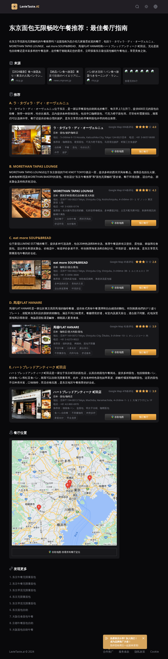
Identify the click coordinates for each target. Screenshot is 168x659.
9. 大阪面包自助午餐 (21, 629)
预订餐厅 (143, 151)
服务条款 (124, 651)
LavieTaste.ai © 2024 (21, 651)
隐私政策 (140, 651)
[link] (132, 127)
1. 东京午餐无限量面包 (23, 577)
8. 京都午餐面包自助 (21, 623)
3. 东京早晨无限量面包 (23, 590)
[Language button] (156, 7)
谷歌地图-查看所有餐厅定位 (66, 552)
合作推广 (108, 651)
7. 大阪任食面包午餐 (21, 616)
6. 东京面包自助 (19, 610)
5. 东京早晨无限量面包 (23, 603)
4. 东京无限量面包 (20, 597)
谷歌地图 (119, 151)
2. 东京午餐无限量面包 (23, 583)
